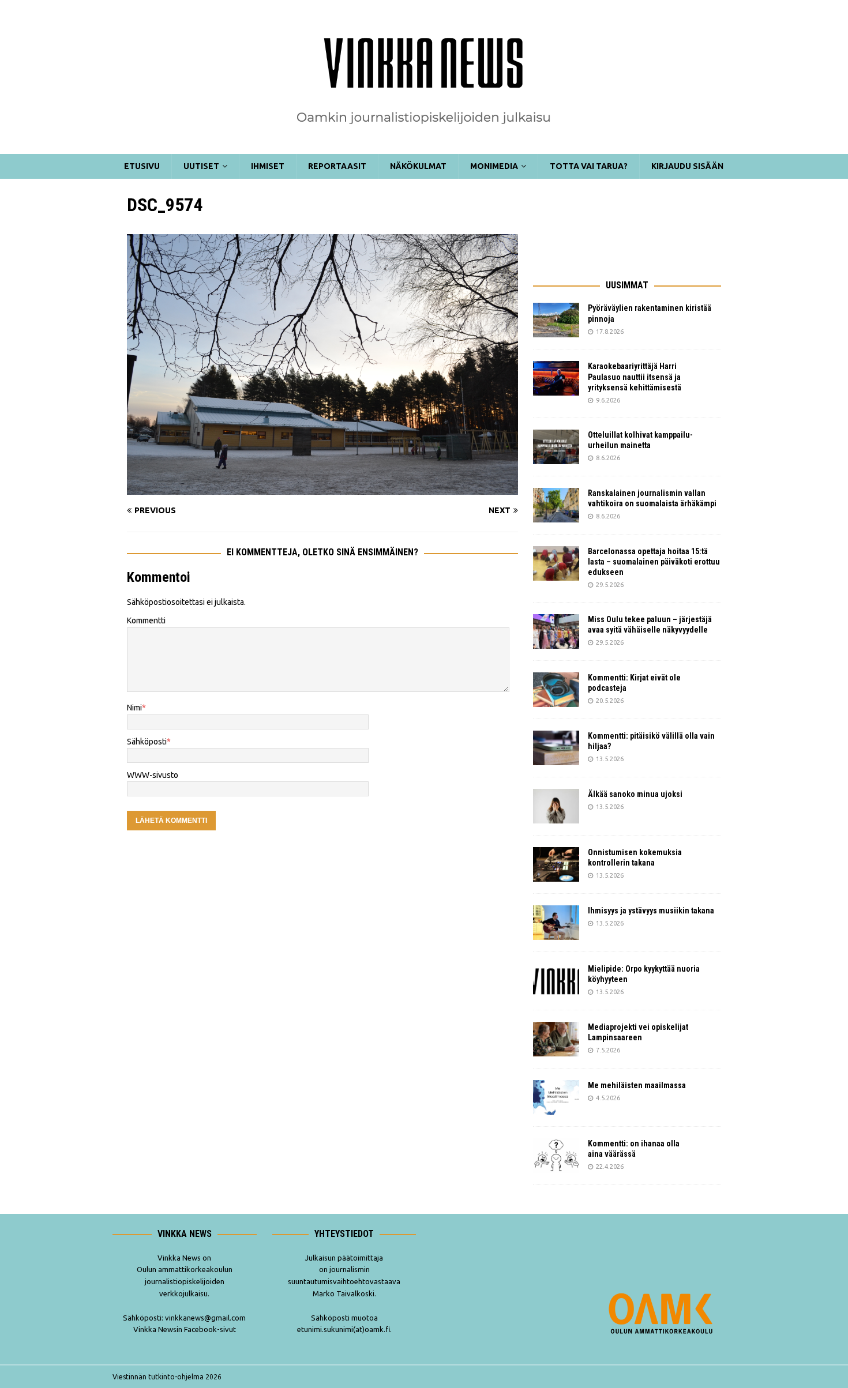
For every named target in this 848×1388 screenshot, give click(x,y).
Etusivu (142, 166)
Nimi (134, 707)
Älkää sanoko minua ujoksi (635, 794)
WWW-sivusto (152, 775)
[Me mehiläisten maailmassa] (556, 1097)
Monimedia (494, 166)
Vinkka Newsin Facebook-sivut (184, 1329)
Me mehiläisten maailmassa (637, 1085)
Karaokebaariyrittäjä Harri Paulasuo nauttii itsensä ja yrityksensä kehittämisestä (635, 377)
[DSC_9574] (322, 488)
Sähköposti (147, 741)
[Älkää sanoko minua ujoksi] (556, 806)
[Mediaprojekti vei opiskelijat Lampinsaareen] (556, 1039)
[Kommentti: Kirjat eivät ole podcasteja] (556, 689)
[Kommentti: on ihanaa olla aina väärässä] (556, 1155)
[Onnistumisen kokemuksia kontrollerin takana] (556, 864)
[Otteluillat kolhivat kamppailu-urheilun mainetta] (556, 447)
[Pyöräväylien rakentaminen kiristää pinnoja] (556, 320)
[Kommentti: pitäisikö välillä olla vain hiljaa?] (556, 748)
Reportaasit (337, 166)
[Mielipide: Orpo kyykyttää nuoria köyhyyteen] (556, 981)
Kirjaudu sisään (687, 166)
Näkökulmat (418, 166)
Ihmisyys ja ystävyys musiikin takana (653, 910)
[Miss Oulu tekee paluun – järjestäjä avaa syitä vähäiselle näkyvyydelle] (556, 631)
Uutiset (201, 166)
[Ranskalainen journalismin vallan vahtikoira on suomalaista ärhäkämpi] (556, 505)
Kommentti (146, 620)
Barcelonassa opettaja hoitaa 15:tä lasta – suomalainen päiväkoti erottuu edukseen (654, 562)
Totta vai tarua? (589, 166)
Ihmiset (267, 166)
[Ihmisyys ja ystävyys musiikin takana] (556, 922)
